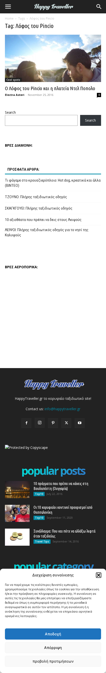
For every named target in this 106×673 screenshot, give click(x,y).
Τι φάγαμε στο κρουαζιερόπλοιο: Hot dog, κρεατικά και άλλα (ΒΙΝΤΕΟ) (53, 183)
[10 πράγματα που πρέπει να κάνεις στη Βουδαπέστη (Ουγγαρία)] (17, 489)
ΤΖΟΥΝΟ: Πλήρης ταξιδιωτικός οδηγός (36, 197)
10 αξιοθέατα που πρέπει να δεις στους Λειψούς (43, 220)
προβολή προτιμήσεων (53, 661)
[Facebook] (26, 423)
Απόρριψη (53, 647)
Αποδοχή (53, 634)
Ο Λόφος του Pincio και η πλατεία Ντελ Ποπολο (50, 88)
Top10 (39, 494)
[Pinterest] (53, 423)
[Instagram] (40, 423)
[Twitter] (66, 423)
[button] (98, 575)
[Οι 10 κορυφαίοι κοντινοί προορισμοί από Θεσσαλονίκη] (17, 513)
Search (10, 112)
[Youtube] (80, 423)
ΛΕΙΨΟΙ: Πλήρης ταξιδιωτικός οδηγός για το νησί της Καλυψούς (46, 232)
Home (9, 18)
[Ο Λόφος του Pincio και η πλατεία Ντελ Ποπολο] (53, 58)
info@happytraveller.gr (62, 408)
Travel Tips (42, 541)
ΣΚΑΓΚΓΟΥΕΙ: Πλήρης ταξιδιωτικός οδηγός (38, 208)
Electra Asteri (14, 95)
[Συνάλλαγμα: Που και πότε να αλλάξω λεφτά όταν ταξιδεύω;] (17, 537)
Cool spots (13, 79)
